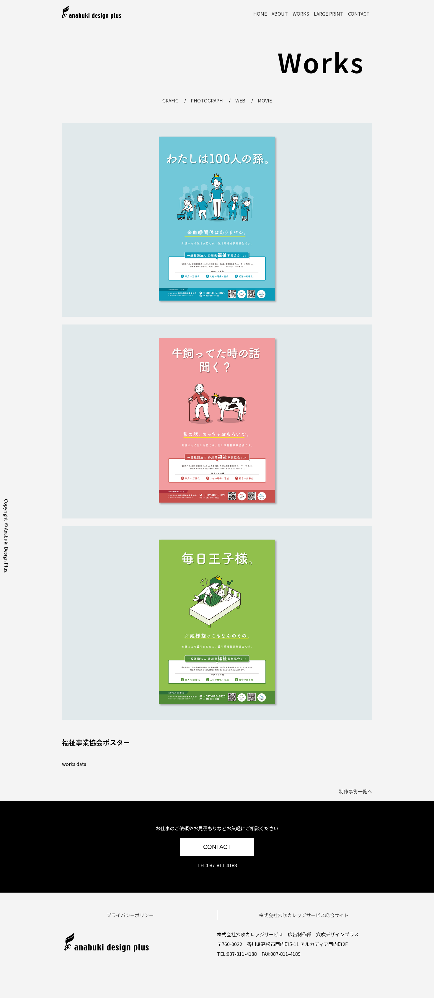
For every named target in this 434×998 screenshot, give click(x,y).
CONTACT (359, 13)
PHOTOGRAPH (207, 100)
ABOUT (280, 13)
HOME (260, 13)
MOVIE (265, 100)
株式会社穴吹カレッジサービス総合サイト (304, 915)
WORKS (301, 13)
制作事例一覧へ (355, 791)
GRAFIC (170, 100)
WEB (240, 100)
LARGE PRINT (328, 13)
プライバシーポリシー (130, 915)
